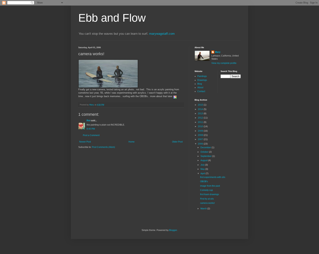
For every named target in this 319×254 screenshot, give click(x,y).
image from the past (210, 186)
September (206, 156)
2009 (201, 131)
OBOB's (204, 181)
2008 (201, 135)
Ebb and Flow (112, 18)
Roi (88, 120)
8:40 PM (91, 129)
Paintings (202, 76)
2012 (201, 117)
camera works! (207, 203)
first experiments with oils (212, 177)
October (204, 152)
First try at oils (207, 199)
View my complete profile (223, 63)
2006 (201, 144)
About (200, 87)
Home (131, 141)
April (203, 173)
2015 (201, 105)
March (203, 208)
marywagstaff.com (162, 33)
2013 (201, 113)
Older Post (177, 141)
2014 (201, 109)
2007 (201, 139)
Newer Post (85, 141)
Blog (199, 84)
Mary (217, 52)
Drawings (202, 80)
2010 (201, 126)
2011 (201, 122)
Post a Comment (91, 135)
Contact (201, 91)
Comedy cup (206, 190)
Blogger (173, 230)
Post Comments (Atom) (103, 147)
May (202, 169)
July (202, 165)
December (206, 147)
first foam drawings (209, 194)
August (204, 160)
